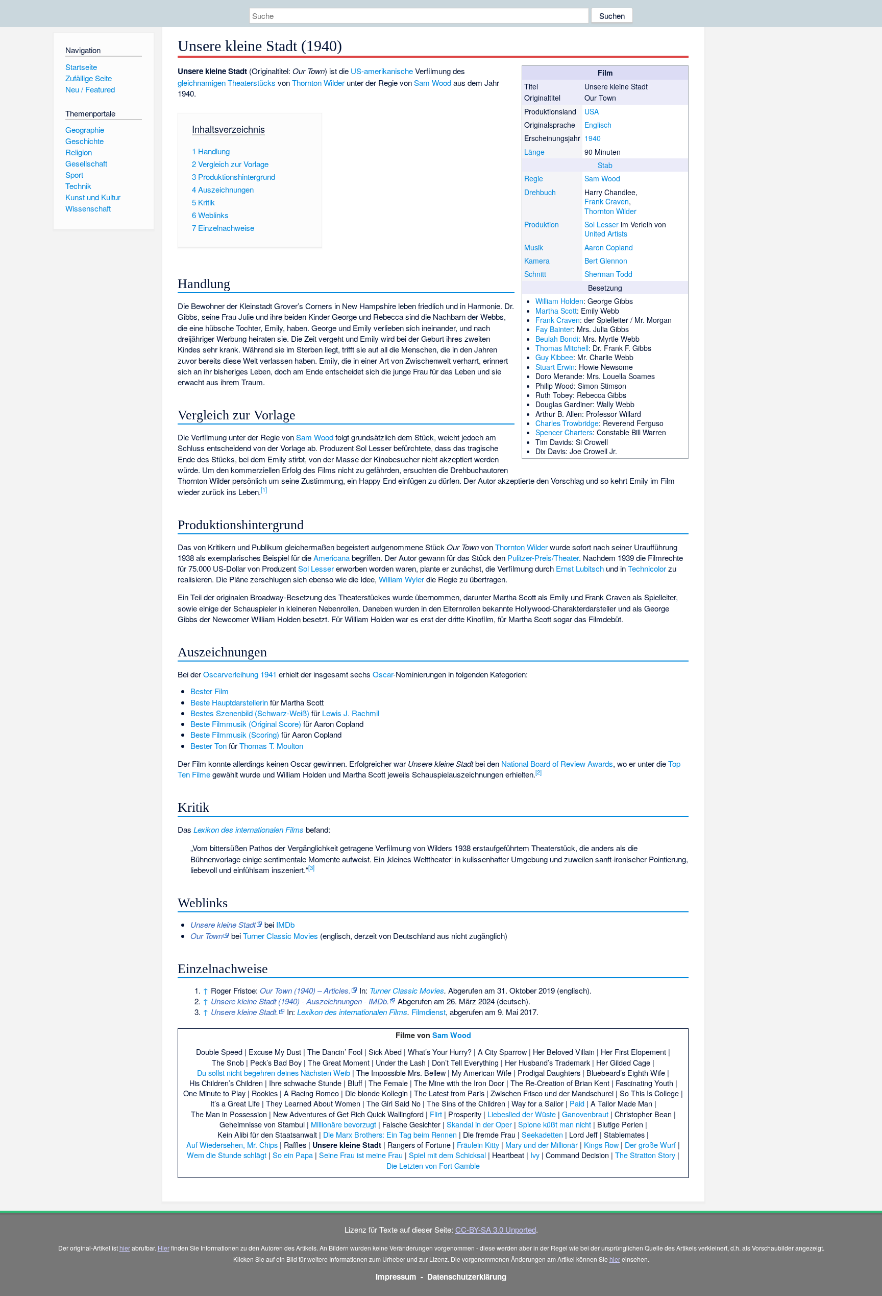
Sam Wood (602, 178)
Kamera (537, 260)
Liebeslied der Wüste (521, 1114)
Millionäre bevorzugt (343, 1124)
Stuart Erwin (555, 367)
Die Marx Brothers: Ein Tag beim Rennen (390, 1134)
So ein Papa (293, 1154)
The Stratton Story (645, 1154)
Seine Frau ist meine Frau (361, 1154)
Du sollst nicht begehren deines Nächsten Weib (273, 1072)
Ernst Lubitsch (580, 568)
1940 (592, 138)
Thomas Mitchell (562, 348)
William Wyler (401, 579)
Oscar (383, 674)
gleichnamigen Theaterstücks (227, 82)
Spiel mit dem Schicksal (447, 1154)
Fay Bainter (554, 329)
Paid (577, 1103)
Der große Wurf (650, 1144)
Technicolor (647, 568)
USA (591, 111)
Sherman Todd (608, 274)
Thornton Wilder (610, 211)
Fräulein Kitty (478, 1144)
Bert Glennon (605, 260)
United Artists (605, 233)
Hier (163, 1247)
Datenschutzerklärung (466, 1276)
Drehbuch (540, 192)
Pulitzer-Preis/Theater (543, 557)
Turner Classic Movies (280, 935)
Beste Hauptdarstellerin (229, 702)
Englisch (597, 125)
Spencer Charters (564, 432)
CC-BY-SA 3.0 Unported (495, 1229)
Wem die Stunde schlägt (226, 1154)
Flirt (436, 1114)
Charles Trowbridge (567, 423)
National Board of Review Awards (557, 763)
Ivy (535, 1154)
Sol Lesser (601, 224)
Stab (605, 165)
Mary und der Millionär (541, 1144)
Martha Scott (556, 310)
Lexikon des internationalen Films (248, 829)
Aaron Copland (608, 247)
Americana (331, 557)
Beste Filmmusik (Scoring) (234, 734)
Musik (533, 247)
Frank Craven (606, 201)
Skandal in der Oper (479, 1124)
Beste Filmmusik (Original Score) (245, 723)
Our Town (206, 935)
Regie (533, 178)
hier (124, 1247)
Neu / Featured (90, 89)
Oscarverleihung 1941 (240, 674)
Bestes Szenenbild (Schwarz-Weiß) (249, 713)
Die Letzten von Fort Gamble (433, 1165)
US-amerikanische (382, 70)
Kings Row (601, 1144)
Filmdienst (428, 1011)
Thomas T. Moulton (271, 745)
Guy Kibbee (554, 357)
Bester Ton (208, 745)
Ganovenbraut (585, 1114)
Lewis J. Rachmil (350, 713)
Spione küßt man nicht (554, 1124)
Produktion (541, 224)
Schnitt (535, 274)
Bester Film (209, 691)
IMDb (285, 924)
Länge (534, 152)
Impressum (396, 1276)
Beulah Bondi (556, 339)
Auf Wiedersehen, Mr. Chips (232, 1144)
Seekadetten (542, 1134)
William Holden (559, 301)
